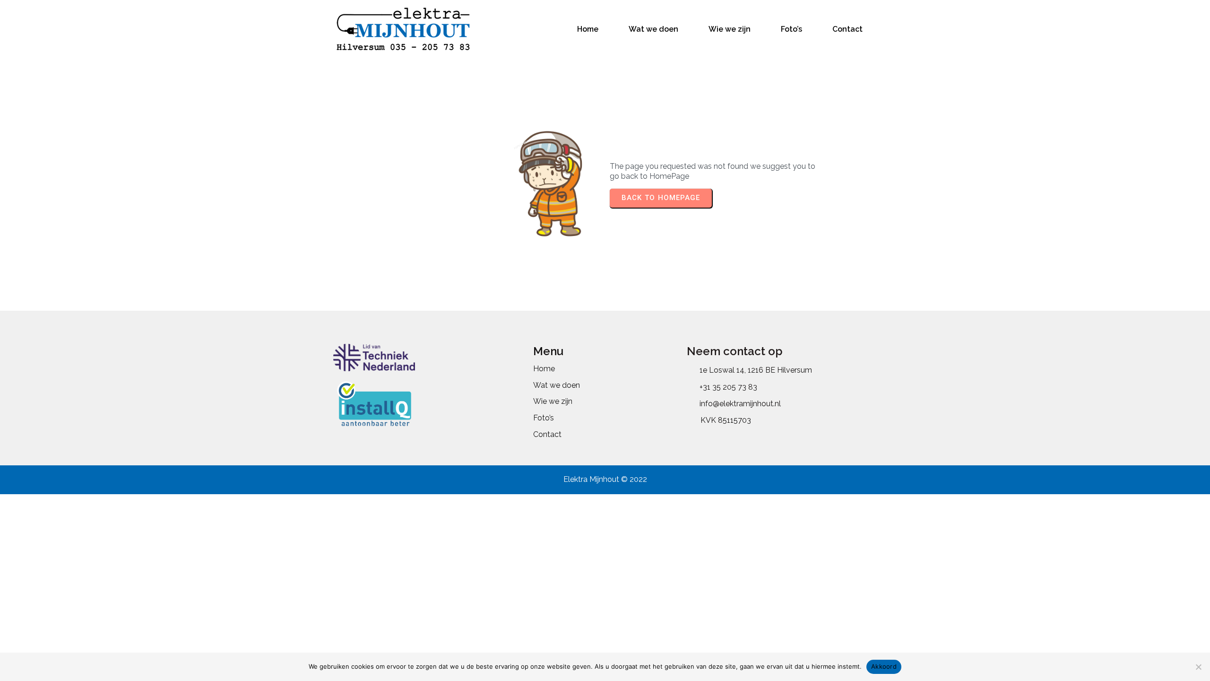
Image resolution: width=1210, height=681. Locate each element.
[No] (1198, 667)
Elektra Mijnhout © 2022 (605, 479)
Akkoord (884, 666)
